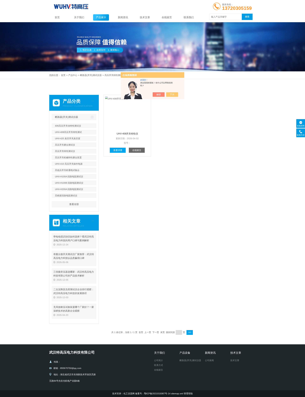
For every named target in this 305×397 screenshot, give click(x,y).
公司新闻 (209, 360)
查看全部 (74, 204)
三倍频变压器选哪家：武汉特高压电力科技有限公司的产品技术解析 (73, 273)
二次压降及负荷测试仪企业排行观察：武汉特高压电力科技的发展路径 (73, 291)
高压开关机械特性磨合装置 (68, 157)
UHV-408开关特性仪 (127, 133)
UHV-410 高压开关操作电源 (68, 164)
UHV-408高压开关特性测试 (68, 132)
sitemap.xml (177, 393)
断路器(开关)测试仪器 (91, 75)
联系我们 (189, 17)
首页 (57, 17)
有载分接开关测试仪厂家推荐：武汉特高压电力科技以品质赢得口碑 (73, 256)
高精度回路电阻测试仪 (66, 195)
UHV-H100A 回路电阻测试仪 (69, 176)
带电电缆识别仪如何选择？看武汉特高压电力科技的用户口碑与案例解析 (73, 238)
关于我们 (79, 17)
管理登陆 (188, 393)
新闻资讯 (123, 17)
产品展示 (101, 17)
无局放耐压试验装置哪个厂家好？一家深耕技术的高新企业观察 (73, 309)
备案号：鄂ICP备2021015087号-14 (152, 393)
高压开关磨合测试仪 (65, 145)
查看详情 (117, 150)
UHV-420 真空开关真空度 (67, 138)
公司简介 (158, 360)
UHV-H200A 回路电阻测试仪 (69, 189)
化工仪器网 (129, 393)
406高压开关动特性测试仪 (68, 126)
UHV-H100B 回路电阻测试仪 (69, 183)
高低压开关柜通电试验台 (67, 170)
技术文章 (145, 17)
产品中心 (72, 75)
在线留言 (167, 17)
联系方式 (158, 365)
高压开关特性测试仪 (115, 75)
